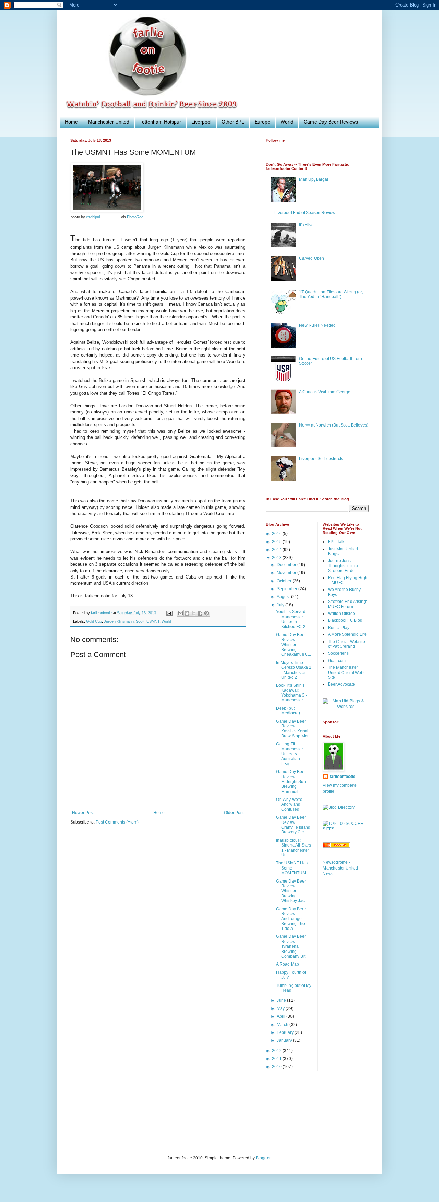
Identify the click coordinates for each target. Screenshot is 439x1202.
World (287, 122)
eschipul (93, 217)
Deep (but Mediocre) (288, 710)
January (285, 1040)
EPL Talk (336, 541)
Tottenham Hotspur (160, 122)
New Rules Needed (317, 325)
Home (71, 122)
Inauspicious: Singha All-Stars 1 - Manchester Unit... (293, 847)
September (287, 588)
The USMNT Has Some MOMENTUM (292, 868)
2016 (277, 533)
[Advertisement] (195, 1117)
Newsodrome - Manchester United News (340, 868)
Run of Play (338, 627)
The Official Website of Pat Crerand (346, 644)
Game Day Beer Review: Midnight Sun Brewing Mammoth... (291, 781)
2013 (277, 557)
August (284, 596)
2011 (277, 1058)
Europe (262, 122)
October (285, 581)
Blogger (263, 1158)
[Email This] (180, 613)
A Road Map (287, 964)
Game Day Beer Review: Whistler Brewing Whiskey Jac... (292, 891)
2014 (277, 549)
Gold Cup (94, 621)
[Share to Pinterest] (206, 613)
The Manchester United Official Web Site (346, 672)
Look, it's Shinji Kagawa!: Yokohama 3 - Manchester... (291, 692)
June (282, 1000)
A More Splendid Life (347, 634)
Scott (140, 621)
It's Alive (306, 225)
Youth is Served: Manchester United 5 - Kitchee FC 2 (291, 619)
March (283, 1024)
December (287, 564)
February (286, 1032)
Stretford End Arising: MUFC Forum (347, 604)
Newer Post (83, 812)
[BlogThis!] (186, 613)
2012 (277, 1050)
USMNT (152, 621)
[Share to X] (193, 613)
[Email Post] (169, 613)
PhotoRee (135, 217)
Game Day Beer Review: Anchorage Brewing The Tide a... (291, 919)
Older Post (234, 812)
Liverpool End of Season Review (304, 212)
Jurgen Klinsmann (119, 621)
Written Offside (341, 613)
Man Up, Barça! (313, 179)
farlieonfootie (342, 776)
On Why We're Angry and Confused (289, 804)
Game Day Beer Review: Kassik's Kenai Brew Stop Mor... (293, 728)
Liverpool (201, 122)
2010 (277, 1066)
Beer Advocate (341, 684)
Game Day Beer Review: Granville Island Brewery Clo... (293, 825)
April (281, 1016)
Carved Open (311, 258)
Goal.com (337, 660)
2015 (277, 541)
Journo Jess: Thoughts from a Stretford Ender (343, 565)
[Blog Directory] (339, 807)
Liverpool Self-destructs (321, 458)
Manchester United (108, 122)
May (281, 1008)
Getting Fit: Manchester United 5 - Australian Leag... (289, 754)
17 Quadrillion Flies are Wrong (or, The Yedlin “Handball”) (331, 294)
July (281, 605)
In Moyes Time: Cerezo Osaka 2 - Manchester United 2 (293, 670)
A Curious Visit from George (325, 391)
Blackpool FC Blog (345, 620)
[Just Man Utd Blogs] (346, 706)
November (287, 572)
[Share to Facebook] (200, 613)
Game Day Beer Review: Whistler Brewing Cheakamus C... (293, 644)
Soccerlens (338, 653)
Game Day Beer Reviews (331, 122)
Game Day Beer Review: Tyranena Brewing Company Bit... (292, 946)
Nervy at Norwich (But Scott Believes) (333, 425)
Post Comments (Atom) (117, 822)
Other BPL (233, 122)
